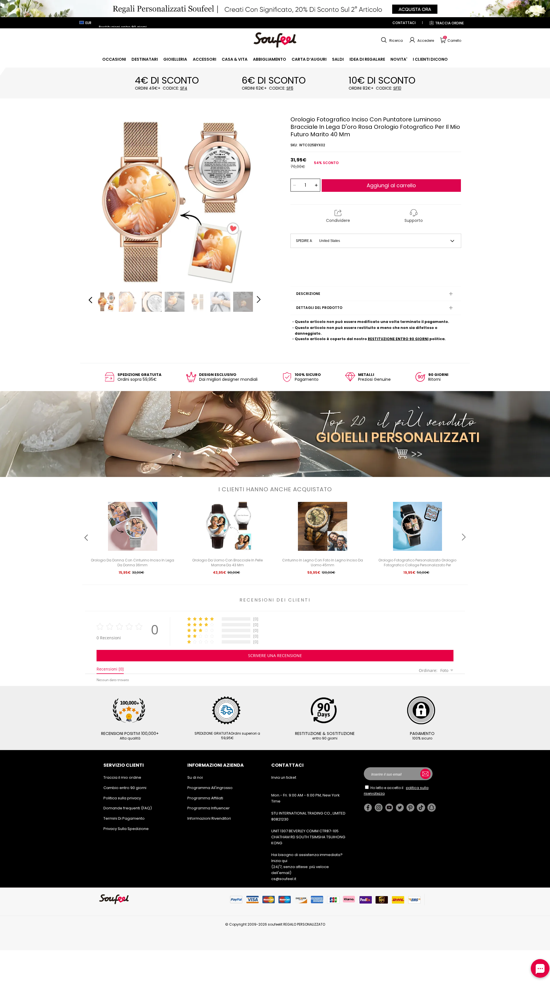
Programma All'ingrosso (210, 787)
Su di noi (195, 777)
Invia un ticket (283, 777)
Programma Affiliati (205, 798)
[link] (114, 59)
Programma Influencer (208, 808)
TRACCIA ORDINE (449, 23)
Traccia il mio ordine (122, 777)
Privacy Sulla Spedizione (126, 828)
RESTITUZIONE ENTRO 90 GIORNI (398, 338)
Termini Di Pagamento (124, 818)
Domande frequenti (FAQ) (127, 808)
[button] (391, 40)
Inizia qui (279, 860)
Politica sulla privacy (122, 798)
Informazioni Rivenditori (209, 818)
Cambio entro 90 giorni (124, 787)
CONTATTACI (404, 22)
